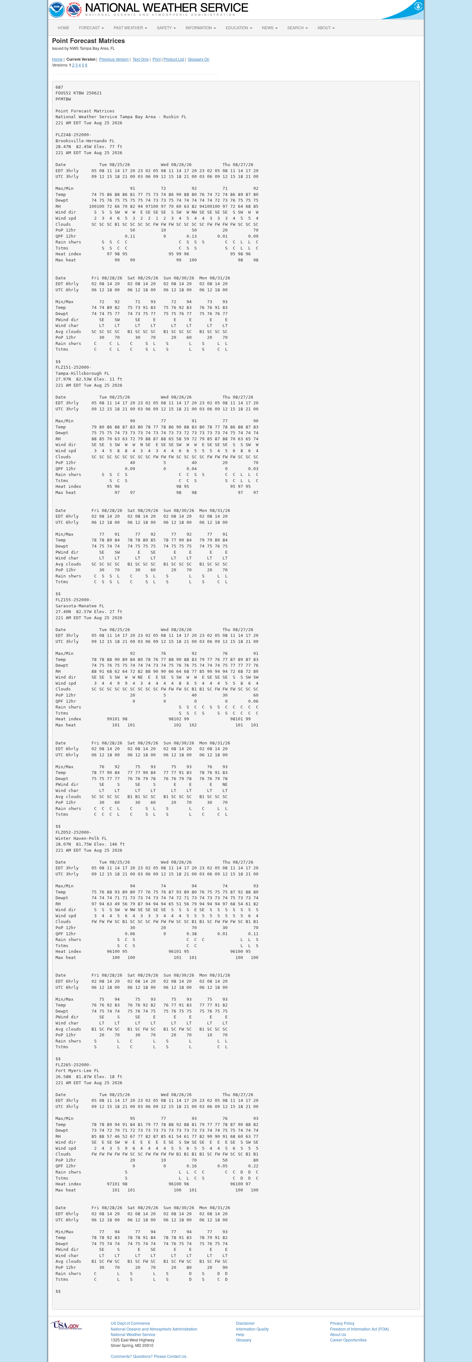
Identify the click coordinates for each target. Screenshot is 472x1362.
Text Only (141, 59)
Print (157, 59)
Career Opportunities (348, 1339)
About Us (338, 1334)
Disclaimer (245, 1323)
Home (57, 59)
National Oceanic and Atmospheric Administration (154, 1328)
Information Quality (252, 1328)
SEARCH (296, 27)
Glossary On (198, 59)
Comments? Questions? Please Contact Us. (149, 1356)
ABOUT (325, 27)
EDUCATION (237, 27)
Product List (173, 59)
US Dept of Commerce (130, 1323)
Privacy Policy (342, 1323)
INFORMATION (199, 27)
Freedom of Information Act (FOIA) (359, 1328)
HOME (63, 27)
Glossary (243, 1339)
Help (240, 1334)
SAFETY (165, 27)
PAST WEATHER (129, 27)
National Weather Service (133, 1334)
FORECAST (90, 27)
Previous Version (114, 59)
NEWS (268, 27)
